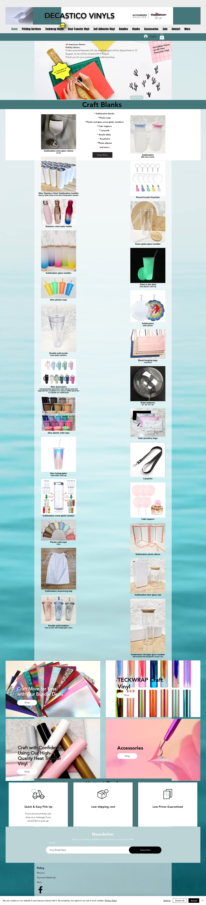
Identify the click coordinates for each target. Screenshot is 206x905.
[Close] (202, 900)
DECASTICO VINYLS (80, 15)
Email (52, 843)
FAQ (39, 882)
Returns (41, 872)
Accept (194, 900)
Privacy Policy (111, 900)
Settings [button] (167, 900)
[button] (161, 37)
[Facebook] (40, 890)
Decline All (179, 900)
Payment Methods (46, 877)
